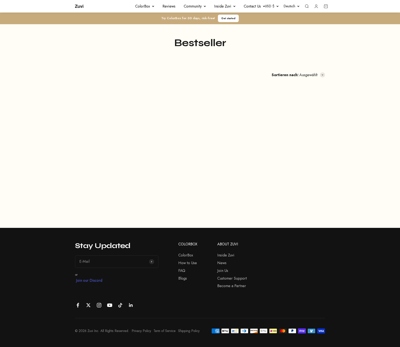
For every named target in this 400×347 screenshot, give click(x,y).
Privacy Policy (141, 330)
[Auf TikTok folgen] (120, 305)
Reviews (168, 6)
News (221, 263)
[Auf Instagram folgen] (99, 305)
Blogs (182, 278)
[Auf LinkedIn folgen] (131, 305)
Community (193, 6)
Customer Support (232, 278)
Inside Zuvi (222, 6)
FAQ (181, 270)
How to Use (187, 263)
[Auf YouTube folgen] (109, 305)
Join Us (222, 270)
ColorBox (142, 6)
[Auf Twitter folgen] (88, 305)
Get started (228, 18)
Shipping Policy (189, 330)
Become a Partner (231, 286)
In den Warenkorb (107, 195)
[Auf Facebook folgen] (78, 305)
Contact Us (252, 6)
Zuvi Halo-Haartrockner (102, 172)
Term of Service (165, 330)
